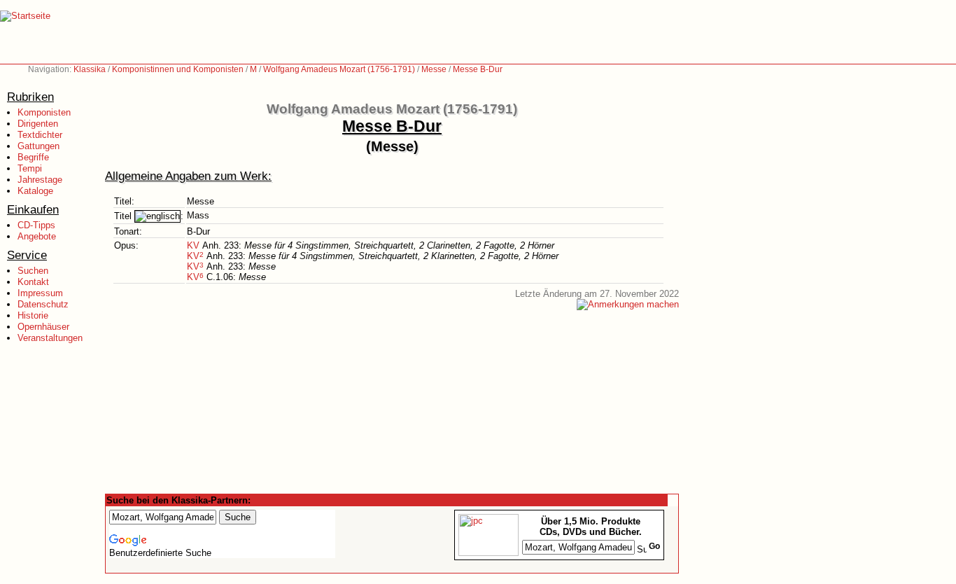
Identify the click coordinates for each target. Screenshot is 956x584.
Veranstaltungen (50, 338)
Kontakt (33, 282)
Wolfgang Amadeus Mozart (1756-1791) (339, 69)
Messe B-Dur (477, 69)
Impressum (40, 293)
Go (654, 546)
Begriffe (33, 157)
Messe (434, 69)
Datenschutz (43, 304)
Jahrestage (39, 179)
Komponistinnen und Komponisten (178, 69)
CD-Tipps (36, 225)
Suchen (32, 270)
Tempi (29, 168)
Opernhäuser (43, 326)
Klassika (89, 69)
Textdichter (39, 135)
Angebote (36, 236)
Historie (32, 315)
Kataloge (35, 191)
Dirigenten (37, 123)
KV (193, 245)
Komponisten (44, 112)
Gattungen (38, 146)
